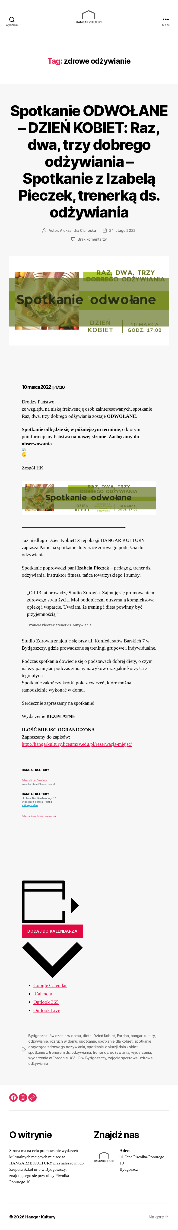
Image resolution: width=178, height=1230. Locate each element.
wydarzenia (141, 1052)
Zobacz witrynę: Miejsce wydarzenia (39, 816)
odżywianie (38, 1041)
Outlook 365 (46, 1002)
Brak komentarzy (92, 239)
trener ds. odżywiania (111, 1052)
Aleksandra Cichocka (78, 230)
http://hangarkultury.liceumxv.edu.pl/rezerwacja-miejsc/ (77, 744)
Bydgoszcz (38, 1035)
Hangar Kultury (40, 1216)
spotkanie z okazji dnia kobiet (112, 1046)
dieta (87, 1035)
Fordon (123, 1035)
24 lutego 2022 (122, 230)
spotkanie (87, 1041)
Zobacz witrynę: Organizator (35, 780)
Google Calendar (50, 985)
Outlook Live (46, 1010)
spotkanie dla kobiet (115, 1041)
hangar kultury (143, 1035)
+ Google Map (30, 805)
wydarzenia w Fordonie (48, 1058)
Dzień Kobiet (104, 1035)
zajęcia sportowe (123, 1058)
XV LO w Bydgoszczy (88, 1058)
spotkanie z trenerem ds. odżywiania (59, 1052)
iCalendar (42, 994)
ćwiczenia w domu (65, 1035)
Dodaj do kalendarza (52, 931)
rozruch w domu (63, 1041)
